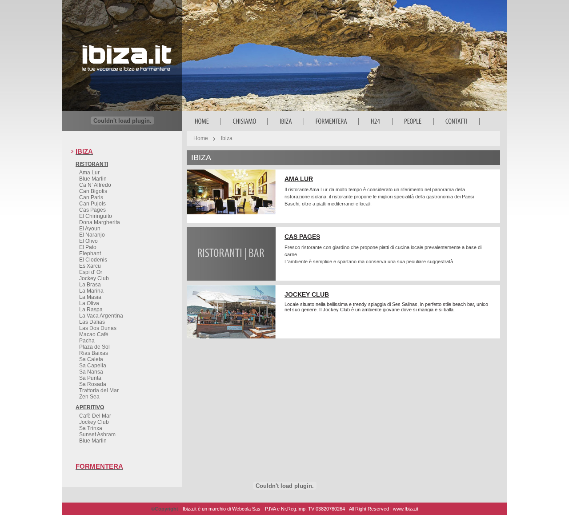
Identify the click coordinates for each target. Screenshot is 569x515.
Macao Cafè (93, 334)
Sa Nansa (91, 372)
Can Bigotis (93, 191)
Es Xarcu (90, 266)
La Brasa (90, 285)
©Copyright (164, 508)
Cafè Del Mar (95, 416)
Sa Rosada (92, 384)
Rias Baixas (93, 353)
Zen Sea (89, 397)
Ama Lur (89, 172)
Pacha (87, 341)
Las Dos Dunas (97, 328)
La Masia (90, 297)
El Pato (87, 247)
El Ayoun (89, 228)
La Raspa (91, 309)
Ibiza (226, 138)
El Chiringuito (95, 216)
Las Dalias (92, 322)
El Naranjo (92, 235)
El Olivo (88, 241)
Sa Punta (90, 378)
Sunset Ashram (97, 434)
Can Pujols (92, 204)
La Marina (91, 291)
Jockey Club (94, 278)
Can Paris (91, 197)
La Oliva (89, 303)
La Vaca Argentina (101, 316)
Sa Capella (92, 365)
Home (200, 138)
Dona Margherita (99, 222)
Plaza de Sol (94, 347)
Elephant (90, 253)
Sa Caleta (91, 359)
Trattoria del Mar (99, 390)
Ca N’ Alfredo (95, 185)
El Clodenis (93, 260)
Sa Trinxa (90, 428)
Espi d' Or (90, 272)
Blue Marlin (93, 179)
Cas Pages (92, 210)
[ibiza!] (127, 74)
